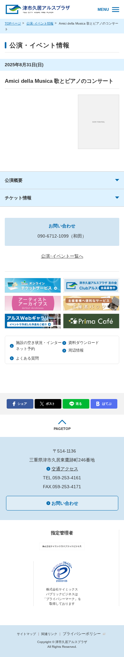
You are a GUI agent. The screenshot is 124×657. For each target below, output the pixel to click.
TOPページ (13, 23)
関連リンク (49, 634)
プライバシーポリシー (82, 634)
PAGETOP (62, 429)
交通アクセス (65, 468)
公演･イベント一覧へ (62, 256)
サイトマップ (26, 634)
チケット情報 (18, 197)
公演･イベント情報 (39, 23)
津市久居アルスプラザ (47, 9)
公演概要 (14, 180)
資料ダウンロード (83, 342)
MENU (103, 9)
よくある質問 (27, 358)
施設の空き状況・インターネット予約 (39, 345)
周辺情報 (76, 350)
